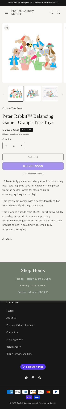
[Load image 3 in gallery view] (50, 93)
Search (10, 310)
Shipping (5, 134)
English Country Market (27, 403)
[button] (6, 12)
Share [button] (9, 239)
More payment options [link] (33, 173)
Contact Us (12, 332)
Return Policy (13, 346)
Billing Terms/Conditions (19, 354)
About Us (11, 317)
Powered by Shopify (48, 403)
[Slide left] (3, 94)
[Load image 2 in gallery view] (33, 93)
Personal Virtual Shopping (20, 325)
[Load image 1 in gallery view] (16, 93)
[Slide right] (62, 94)
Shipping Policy (14, 339)
